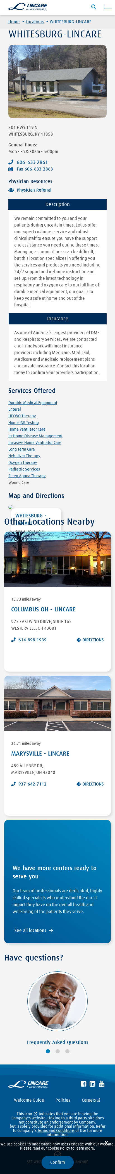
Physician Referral (34, 190)
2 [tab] (58, 1051)
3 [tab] (67, 1051)
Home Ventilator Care (26, 429)
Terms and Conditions (56, 1131)
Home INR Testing (23, 423)
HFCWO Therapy (22, 416)
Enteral (14, 409)
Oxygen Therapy (22, 463)
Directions (93, 640)
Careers (89, 1100)
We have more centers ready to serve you (55, 872)
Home (14, 22)
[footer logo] (28, 1085)
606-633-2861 (32, 162)
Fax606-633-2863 (35, 169)
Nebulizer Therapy (24, 456)
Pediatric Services (24, 469)
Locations (35, 22)
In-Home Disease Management (35, 436)
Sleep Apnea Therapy (27, 476)
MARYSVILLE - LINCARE (40, 754)
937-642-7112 (32, 784)
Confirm (57, 1162)
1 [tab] (48, 1051)
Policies (63, 1100)
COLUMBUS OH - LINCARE (43, 610)
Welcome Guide (29, 1100)
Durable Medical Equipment (32, 403)
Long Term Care (21, 449)
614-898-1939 (32, 640)
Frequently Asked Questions (57, 1042)
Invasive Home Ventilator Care (34, 443)
